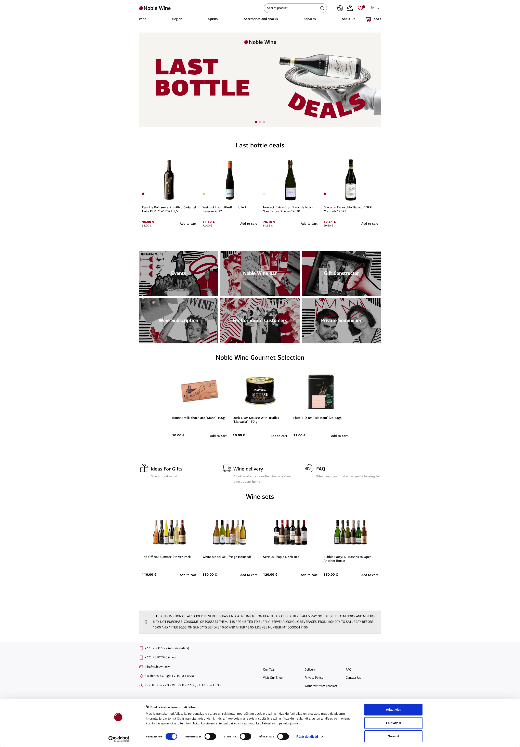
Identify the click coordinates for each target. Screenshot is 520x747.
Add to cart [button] (188, 223)
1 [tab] (256, 122)
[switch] (210, 736)
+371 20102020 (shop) (161, 657)
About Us (348, 19)
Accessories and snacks (261, 19)
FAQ (320, 469)
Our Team (269, 669)
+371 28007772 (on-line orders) (167, 648)
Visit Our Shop (273, 677)
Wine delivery (248, 469)
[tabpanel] (260, 80)
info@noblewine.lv (157, 667)
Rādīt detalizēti (307, 736)
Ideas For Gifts (166, 469)
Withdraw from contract (320, 686)
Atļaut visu (393, 709)
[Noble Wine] (200, 8)
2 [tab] (260, 122)
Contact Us (353, 677)
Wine (142, 19)
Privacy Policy (313, 677)
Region (177, 19)
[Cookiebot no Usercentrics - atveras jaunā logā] (119, 739)
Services (310, 19)
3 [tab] (264, 122)
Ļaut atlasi (393, 723)
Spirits (213, 19)
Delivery (309, 669)
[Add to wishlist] (195, 161)
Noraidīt (393, 736)
